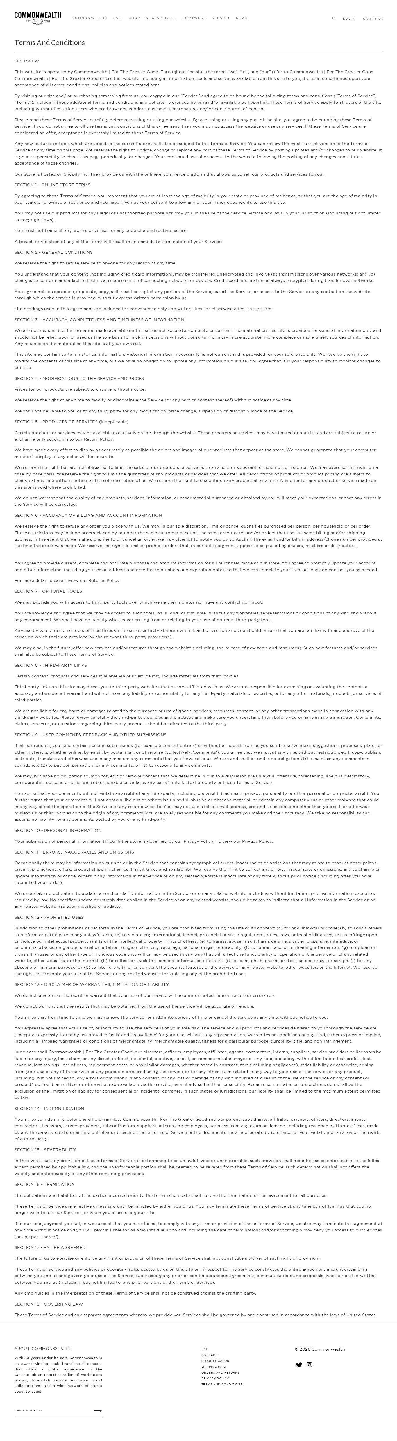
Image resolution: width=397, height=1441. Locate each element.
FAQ (205, 1349)
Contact (209, 1355)
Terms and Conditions (221, 1384)
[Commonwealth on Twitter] (299, 1364)
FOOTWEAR (194, 17)
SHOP (134, 17)
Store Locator (215, 1361)
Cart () (373, 18)
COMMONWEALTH (90, 17)
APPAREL (221, 17)
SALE (118, 17)
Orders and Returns (220, 1372)
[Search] (332, 18)
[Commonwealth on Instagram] (309, 1364)
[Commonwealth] (40, 18)
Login (349, 18)
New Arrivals (161, 17)
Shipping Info (213, 1366)
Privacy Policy (215, 1378)
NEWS (242, 17)
